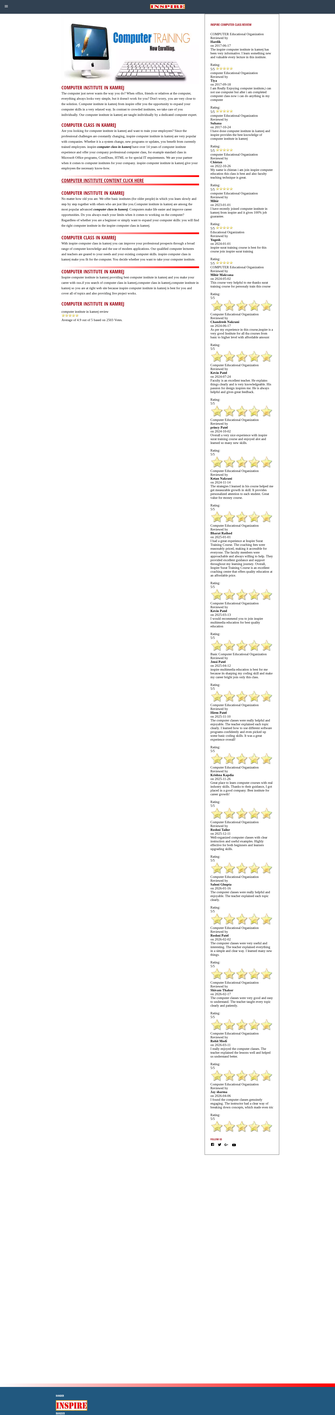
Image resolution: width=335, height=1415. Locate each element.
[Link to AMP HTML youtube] (234, 1145)
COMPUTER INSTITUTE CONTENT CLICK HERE (102, 180)
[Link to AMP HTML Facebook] (212, 1145)
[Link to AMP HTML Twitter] (219, 1145)
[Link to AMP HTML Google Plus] (226, 1145)
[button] (6, 6)
